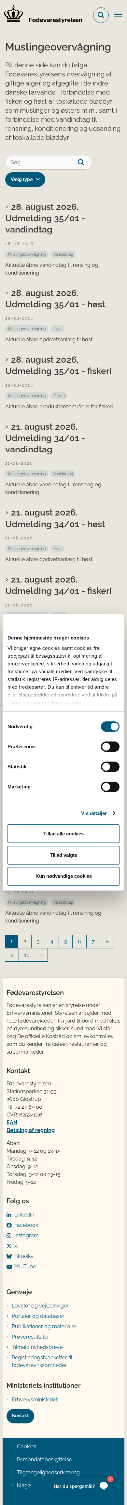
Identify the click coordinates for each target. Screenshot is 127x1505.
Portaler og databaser (38, 1316)
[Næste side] (41, 955)
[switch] (110, 746)
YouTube (25, 1266)
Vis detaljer (94, 813)
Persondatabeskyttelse (44, 1459)
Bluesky (24, 1256)
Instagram (26, 1235)
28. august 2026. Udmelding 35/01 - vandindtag (45, 217)
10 (27, 955)
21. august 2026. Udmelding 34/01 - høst (55, 518)
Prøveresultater (30, 1337)
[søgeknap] (85, 162)
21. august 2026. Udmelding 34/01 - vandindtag (45, 437)
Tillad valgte (63, 855)
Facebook (26, 1225)
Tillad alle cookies (63, 833)
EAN (12, 1122)
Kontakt (20, 1415)
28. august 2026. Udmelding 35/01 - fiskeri (58, 365)
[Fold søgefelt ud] (101, 15)
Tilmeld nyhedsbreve (37, 1347)
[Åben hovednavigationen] (120, 15)
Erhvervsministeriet (35, 1400)
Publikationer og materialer (44, 1326)
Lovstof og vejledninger (40, 1306)
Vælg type (22, 179)
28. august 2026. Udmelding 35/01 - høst (55, 298)
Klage (24, 1485)
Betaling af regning (31, 1130)
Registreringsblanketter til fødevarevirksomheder (42, 1361)
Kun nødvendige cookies (63, 876)
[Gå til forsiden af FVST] (41, 15)
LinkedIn (24, 1215)
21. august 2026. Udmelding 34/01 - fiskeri (58, 585)
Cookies (26, 1446)
